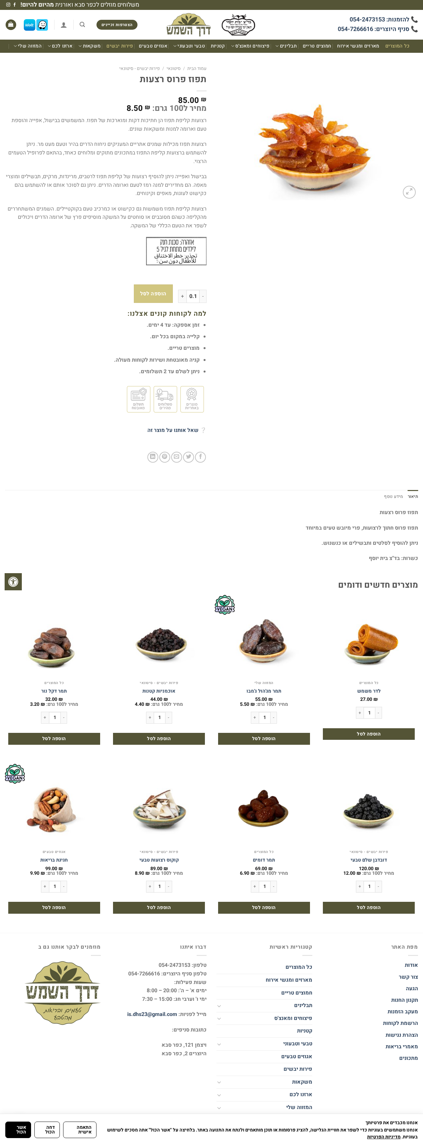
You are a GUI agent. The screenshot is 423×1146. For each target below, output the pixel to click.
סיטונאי (174, 68)
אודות (411, 965)
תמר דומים (264, 860)
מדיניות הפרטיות (384, 1136)
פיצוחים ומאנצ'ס (252, 46)
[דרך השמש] (211, 25)
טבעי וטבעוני (191, 46)
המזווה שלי (30, 46)
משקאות (91, 46)
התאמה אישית (84, 1129)
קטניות (218, 46)
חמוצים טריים (317, 46)
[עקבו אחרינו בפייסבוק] (15, 5)
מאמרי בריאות (402, 1047)
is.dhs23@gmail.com (152, 1014)
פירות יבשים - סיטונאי (139, 68)
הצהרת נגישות (401, 1035)
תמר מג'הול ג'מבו (264, 691)
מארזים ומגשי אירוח (358, 46)
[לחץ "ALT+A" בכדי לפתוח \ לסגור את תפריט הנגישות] (13, 581)
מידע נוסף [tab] (393, 497)
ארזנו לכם (62, 46)
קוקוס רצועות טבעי (159, 860)
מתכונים (408, 1058)
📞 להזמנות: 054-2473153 (384, 19)
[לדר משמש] (369, 636)
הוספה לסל (153, 294)
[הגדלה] (409, 192)
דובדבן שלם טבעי (369, 860)
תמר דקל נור (54, 691)
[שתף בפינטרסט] (164, 457)
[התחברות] (63, 24)
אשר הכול (21, 1129)
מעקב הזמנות (403, 1012)
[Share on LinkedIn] (152, 457)
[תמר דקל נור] (54, 636)
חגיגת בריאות (54, 860)
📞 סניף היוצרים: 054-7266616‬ (378, 29)
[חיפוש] (82, 24)
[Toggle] (219, 1006)
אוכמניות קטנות (158, 691)
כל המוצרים (397, 46)
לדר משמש (369, 691)
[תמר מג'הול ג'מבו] (264, 636)
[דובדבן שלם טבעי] (369, 805)
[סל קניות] (11, 24)
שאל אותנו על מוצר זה (173, 430)
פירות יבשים (119, 46)
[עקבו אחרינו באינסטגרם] (8, 5)
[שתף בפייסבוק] (200, 457)
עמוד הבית (197, 68)
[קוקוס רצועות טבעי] (159, 805)
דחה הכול (50, 1129)
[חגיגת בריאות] (54, 805)
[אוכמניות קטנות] (159, 636)
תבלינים (288, 46)
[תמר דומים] (264, 805)
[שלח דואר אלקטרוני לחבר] (176, 457)
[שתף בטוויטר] (188, 457)
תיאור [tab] (413, 497)
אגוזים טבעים (153, 46)
